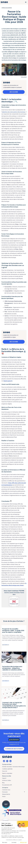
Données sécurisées (7, 767)
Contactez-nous (6, 790)
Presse (3, 796)
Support (4, 778)
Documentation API (7, 785)
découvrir (14, 92)
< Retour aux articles (6, 8)
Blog (3, 783)
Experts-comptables (7, 773)
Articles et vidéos (6, 780)
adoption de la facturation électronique (13, 112)
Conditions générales (7, 769)
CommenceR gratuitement (14, 749)
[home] (4, 2)
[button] (26, 2)
